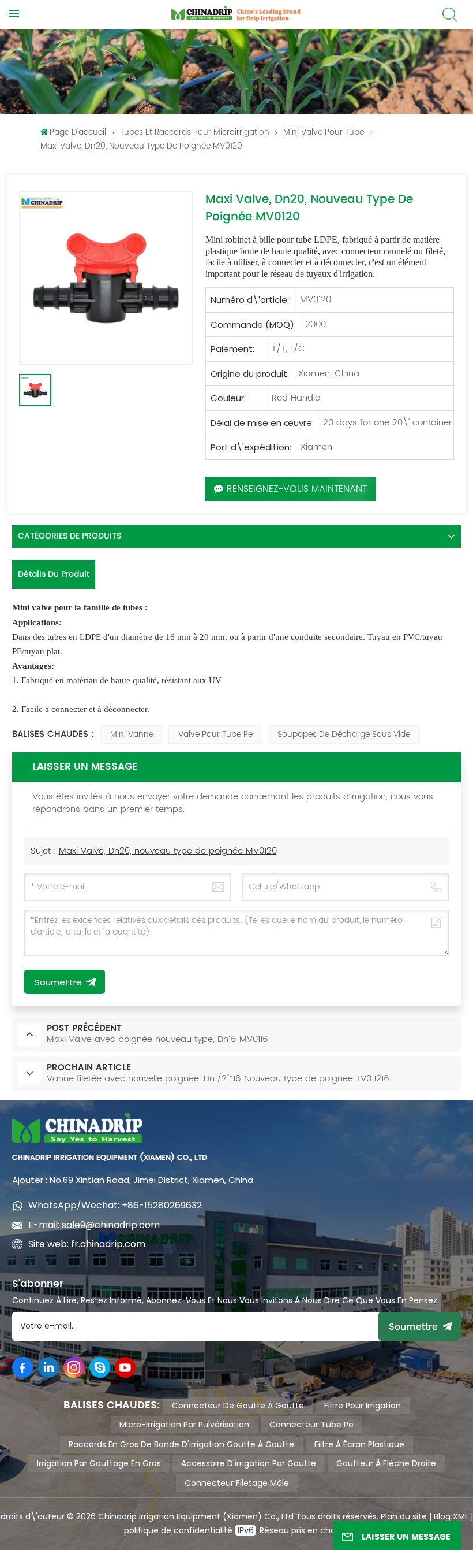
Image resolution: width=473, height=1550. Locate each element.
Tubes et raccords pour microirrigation (194, 132)
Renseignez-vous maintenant (297, 488)
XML (459, 1516)
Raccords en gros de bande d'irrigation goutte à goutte (181, 1444)
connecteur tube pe (311, 1424)
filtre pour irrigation (362, 1405)
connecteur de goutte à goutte (238, 1405)
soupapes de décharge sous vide (343, 734)
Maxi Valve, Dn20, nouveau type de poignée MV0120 (168, 851)
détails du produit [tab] (53, 574)
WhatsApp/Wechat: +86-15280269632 (115, 1205)
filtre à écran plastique (359, 1444)
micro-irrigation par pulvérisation (184, 1424)
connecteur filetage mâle (237, 1483)
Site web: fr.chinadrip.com (86, 1244)
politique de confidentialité (179, 1530)
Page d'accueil (78, 132)
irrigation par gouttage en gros (99, 1463)
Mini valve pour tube (323, 132)
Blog (442, 1516)
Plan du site (404, 1516)
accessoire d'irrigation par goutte (248, 1463)
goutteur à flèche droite (386, 1463)
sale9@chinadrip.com (111, 1225)
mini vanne (131, 734)
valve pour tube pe (215, 734)
